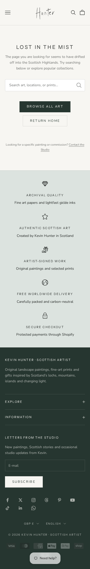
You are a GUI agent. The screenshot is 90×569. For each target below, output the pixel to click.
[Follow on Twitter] (20, 500)
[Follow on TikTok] (7, 508)
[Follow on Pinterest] (59, 500)
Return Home (45, 121)
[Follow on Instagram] (33, 500)
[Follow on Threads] (46, 500)
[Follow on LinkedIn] (20, 508)
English (53, 523)
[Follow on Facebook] (7, 500)
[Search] (79, 85)
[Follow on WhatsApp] (33, 508)
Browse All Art (45, 106)
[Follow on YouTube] (72, 500)
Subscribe (24, 482)
